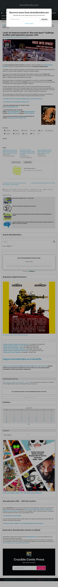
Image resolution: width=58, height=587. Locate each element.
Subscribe (44, 19)
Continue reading (29, 23)
